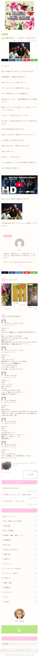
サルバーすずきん (12, 323)
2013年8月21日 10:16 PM (8, 377)
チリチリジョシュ (12, 350)
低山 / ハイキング (20, 516)
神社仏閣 (20, 526)
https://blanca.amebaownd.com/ (21, 262)
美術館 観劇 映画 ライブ (20, 535)
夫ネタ (20, 597)
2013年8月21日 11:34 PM (8, 423)
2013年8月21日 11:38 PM (8, 446)
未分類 (20, 602)
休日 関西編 (20, 531)
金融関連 (20, 587)
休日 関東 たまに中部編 (20, 521)
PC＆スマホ (20, 592)
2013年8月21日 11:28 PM (8, 402)
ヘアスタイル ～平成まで (20, 569)
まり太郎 (9, 401)
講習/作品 (20, 554)
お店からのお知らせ (20, 550)
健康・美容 (20, 583)
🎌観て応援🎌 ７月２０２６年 (14, 501)
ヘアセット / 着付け (20, 573)
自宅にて (20, 578)
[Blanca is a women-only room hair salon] (19, 29)
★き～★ (9, 375)
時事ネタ (20, 559)
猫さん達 (20, 545)
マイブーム (4, 34)
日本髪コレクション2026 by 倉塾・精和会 (18, 494)
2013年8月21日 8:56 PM (8, 325)
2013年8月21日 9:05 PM (8, 352)
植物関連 (20, 540)
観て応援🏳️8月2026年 (11, 488)
